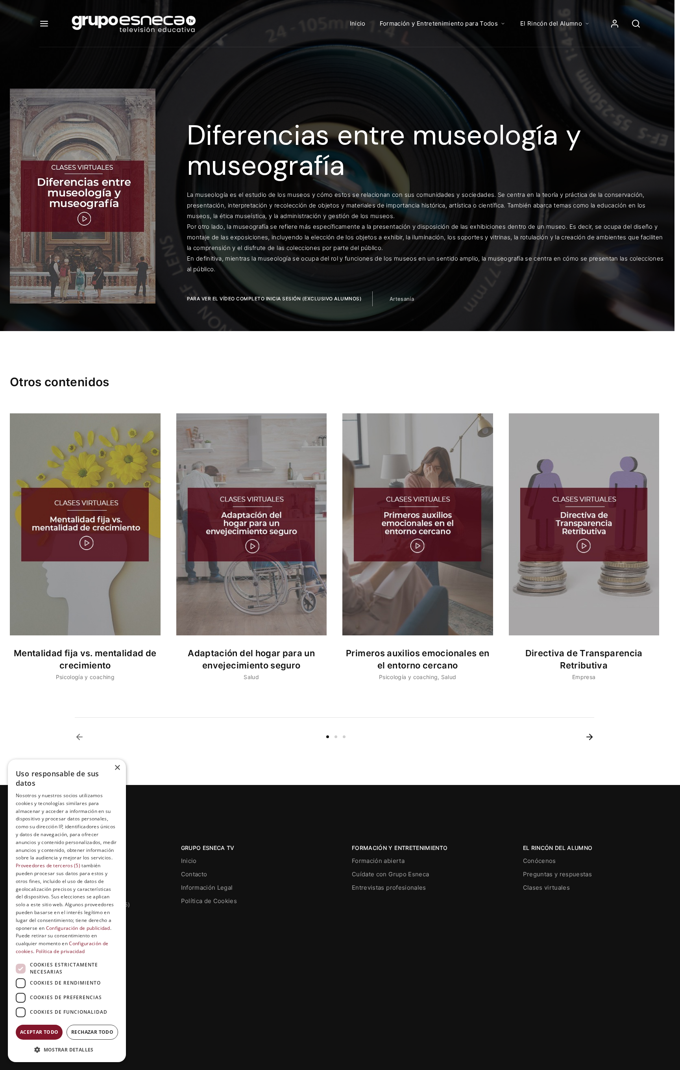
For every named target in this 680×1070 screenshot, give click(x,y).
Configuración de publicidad (78, 928)
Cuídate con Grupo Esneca (390, 874)
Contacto (194, 874)
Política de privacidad (60, 951)
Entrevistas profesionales (389, 887)
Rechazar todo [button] (92, 1032)
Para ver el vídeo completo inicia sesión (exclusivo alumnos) (274, 299)
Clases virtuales (546, 887)
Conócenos (539, 861)
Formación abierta (378, 861)
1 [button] (327, 736)
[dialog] (67, 910)
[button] (79, 737)
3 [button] (344, 736)
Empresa (583, 677)
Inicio (358, 23)
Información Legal (207, 887)
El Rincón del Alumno (551, 23)
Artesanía (402, 299)
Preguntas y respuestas (557, 874)
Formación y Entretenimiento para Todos (439, 23)
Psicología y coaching (85, 677)
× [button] (117, 768)
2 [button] (335, 736)
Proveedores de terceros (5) (48, 865)
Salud (251, 677)
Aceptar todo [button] (39, 1032)
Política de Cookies (209, 901)
